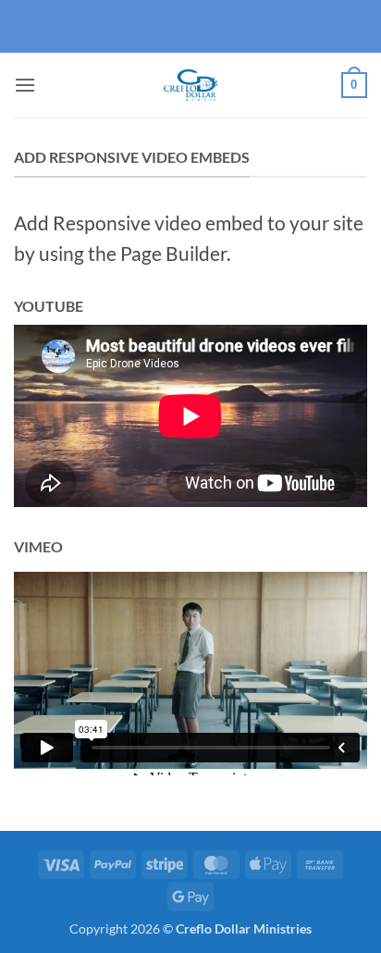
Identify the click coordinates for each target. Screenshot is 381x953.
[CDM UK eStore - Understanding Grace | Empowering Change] (190, 85)
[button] (25, 84)
